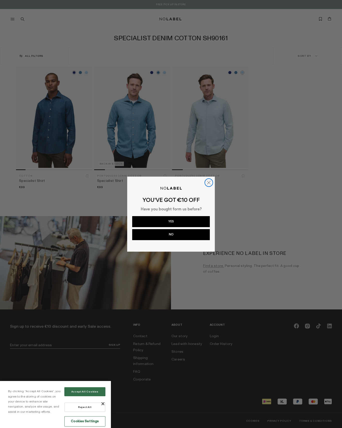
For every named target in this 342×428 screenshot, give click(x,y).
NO (171, 234)
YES (171, 221)
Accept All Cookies (84, 391)
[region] (55, 404)
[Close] (102, 403)
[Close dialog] (209, 183)
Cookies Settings (85, 421)
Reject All (85, 407)
